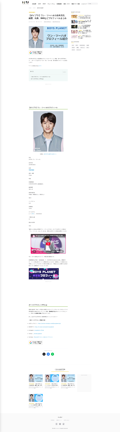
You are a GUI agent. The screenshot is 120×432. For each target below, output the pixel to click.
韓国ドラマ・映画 (76, 4)
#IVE (73, 45)
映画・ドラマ (67, 4)
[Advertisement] (48, 96)
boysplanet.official (39, 330)
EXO (33, 213)
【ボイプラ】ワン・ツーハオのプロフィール (40, 76)
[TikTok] (63, 424)
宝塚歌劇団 (59, 4)
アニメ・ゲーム (51, 4)
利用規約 (52, 420)
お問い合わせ (66, 420)
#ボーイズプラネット (47, 21)
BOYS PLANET (32, 12)
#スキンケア (79, 49)
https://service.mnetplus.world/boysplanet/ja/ (49, 323)
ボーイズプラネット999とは (37, 78)
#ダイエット (83, 47)
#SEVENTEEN (82, 45)
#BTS (77, 45)
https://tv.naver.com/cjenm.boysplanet (44, 327)
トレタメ (60, 417)
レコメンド (84, 4)
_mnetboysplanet (37, 333)
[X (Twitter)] (56, 424)
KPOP (44, 4)
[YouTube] (60, 424)
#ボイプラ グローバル (56, 21)
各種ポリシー (59, 420)
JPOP (39, 4)
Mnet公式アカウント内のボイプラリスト (43, 337)
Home (30, 7)
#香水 (78, 47)
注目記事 (34, 4)
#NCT (88, 47)
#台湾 (88, 45)
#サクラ (73, 49)
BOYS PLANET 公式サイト (50, 154)
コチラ (39, 65)
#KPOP (73, 47)
